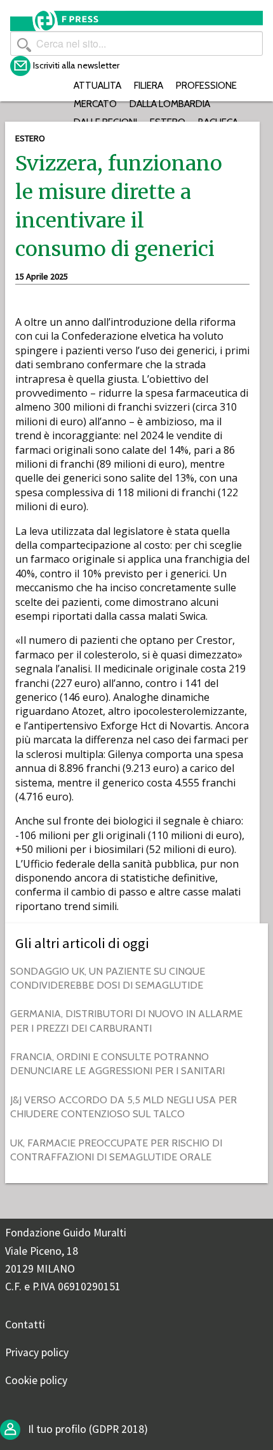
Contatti (25, 1324)
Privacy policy (37, 1352)
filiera (148, 85)
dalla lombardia (170, 104)
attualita (97, 85)
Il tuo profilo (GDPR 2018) (86, 1429)
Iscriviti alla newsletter (76, 65)
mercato (95, 104)
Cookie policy (36, 1380)
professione (206, 85)
